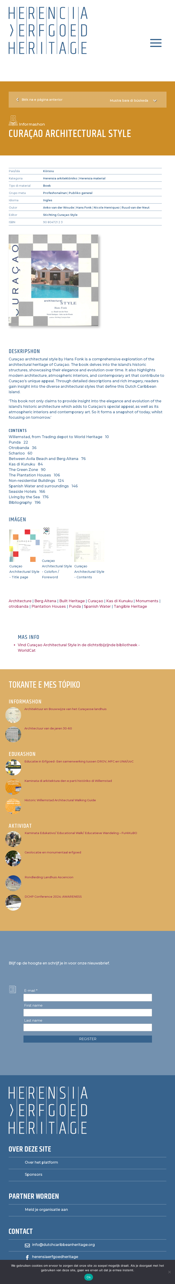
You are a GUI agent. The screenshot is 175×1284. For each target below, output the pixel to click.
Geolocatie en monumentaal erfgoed (53, 852)
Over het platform (41, 1162)
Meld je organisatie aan (46, 1209)
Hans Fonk (84, 207)
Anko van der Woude (58, 207)
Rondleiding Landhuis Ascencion (49, 877)
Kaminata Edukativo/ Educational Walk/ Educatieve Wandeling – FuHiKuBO (81, 833)
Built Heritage (72, 601)
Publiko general (81, 193)
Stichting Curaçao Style (60, 215)
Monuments (147, 601)
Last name (33, 1020)
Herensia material (92, 178)
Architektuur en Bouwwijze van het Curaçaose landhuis (65, 709)
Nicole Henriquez (107, 207)
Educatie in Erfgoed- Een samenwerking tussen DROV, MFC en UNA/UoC (79, 761)
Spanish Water (97, 606)
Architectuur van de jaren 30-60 (48, 728)
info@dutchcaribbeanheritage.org (63, 1245)
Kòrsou (48, 171)
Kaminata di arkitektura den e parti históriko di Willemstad (68, 781)
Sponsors (33, 1174)
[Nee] (169, 1272)
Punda (75, 606)
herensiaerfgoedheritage (55, 1257)
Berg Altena (45, 601)
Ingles (47, 200)
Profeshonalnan (55, 193)
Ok (89, 1277)
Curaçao (95, 601)
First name (33, 1005)
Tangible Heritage (130, 606)
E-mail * (31, 991)
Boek (47, 185)
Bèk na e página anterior (42, 100)
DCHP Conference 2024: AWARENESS (53, 896)
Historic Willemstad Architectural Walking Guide (60, 800)
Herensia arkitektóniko (60, 178)
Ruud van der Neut (135, 207)
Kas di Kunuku (119, 601)
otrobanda (18, 606)
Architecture (20, 601)
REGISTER (87, 1039)
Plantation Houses (48, 606)
